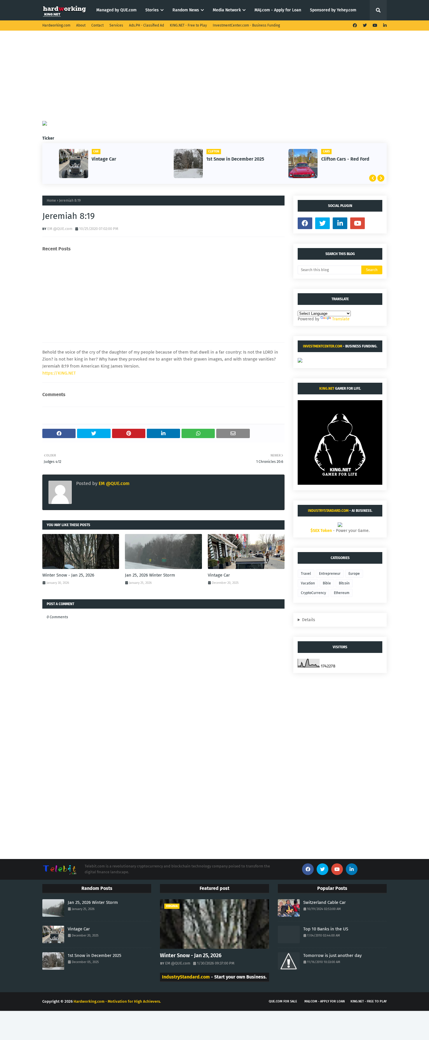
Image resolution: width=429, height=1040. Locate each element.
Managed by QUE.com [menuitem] (116, 10)
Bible (327, 583)
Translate (341, 319)
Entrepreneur (330, 574)
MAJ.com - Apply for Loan (324, 1001)
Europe (354, 574)
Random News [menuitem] (185, 10)
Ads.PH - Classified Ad (146, 25)
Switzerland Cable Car (324, 902)
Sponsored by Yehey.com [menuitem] (333, 10)
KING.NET (326, 389)
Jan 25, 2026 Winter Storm (150, 575)
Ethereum (341, 593)
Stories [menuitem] (152, 10)
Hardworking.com (56, 25)
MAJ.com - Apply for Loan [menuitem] (277, 10)
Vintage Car (93, 159)
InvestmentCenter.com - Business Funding (246, 25)
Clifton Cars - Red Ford (335, 159)
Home (51, 200)
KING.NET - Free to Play (188, 25)
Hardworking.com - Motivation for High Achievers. (117, 1001)
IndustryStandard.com (328, 511)
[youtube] (375, 25)
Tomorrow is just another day (332, 955)
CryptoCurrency (313, 593)
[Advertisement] (214, 80)
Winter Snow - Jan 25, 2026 (68, 575)
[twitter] (364, 25)
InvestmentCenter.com (322, 346)
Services (116, 25)
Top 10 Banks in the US (325, 929)
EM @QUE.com (59, 228)
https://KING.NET (59, 373)
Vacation (308, 583)
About (81, 25)
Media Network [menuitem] (227, 10)
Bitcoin (344, 583)
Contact (97, 25)
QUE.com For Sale (283, 1001)
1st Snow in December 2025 (224, 159)
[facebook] (354, 25)
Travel (306, 574)
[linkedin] (384, 25)
